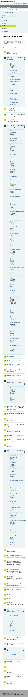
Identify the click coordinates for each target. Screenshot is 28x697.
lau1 (8, 595)
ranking (13, 290)
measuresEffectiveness (14, 480)
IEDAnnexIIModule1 (11, 555)
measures (14, 183)
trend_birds (14, 93)
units (13, 542)
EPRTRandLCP (11, 406)
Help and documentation (7, 12)
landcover (10, 589)
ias (8, 450)
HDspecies (14, 176)
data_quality (14, 70)
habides (9, 445)
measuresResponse (14, 220)
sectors (13, 630)
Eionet (8, 9)
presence (14, 84)
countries (14, 154)
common (10, 364)
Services (4, 28)
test (8, 667)
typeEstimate (14, 330)
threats (13, 310)
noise (9, 643)
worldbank (10, 682)
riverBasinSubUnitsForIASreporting (14, 520)
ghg (8, 439)
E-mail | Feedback (6, 692)
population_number (14, 79)
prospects (14, 277)
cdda (8, 360)
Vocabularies (5, 25)
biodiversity (10, 356)
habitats (13, 169)
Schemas (4, 23)
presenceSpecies (14, 258)
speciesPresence (14, 529)
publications (11, 649)
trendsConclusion (14, 322)
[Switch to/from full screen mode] (19, 3)
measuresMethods (14, 487)
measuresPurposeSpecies (14, 211)
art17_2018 (10, 125)
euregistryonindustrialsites (11, 413)
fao (8, 424)
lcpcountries (14, 615)
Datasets (4, 15)
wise (8, 676)
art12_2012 (10, 57)
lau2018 (9, 603)
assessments (14, 130)
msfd (8, 637)
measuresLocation (14, 196)
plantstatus (14, 621)
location (14, 75)
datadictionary (11, 370)
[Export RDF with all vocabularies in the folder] (24, 59)
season (13, 88)
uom (8, 671)
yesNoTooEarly (14, 338)
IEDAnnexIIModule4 (11, 569)
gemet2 (9, 435)
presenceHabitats (14, 249)
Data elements (5, 20)
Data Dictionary (13, 9)
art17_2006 (10, 114)
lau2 (8, 599)
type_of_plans (14, 102)
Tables (3, 17)
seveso (9, 661)
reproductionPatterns (14, 514)
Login (16, 3)
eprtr (8, 381)
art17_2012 (10, 120)
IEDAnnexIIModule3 (11, 561)
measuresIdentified (14, 189)
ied (8, 550)
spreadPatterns (14, 535)
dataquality (10, 375)
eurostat (9, 419)
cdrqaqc (14, 145)
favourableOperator (14, 161)
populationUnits (14, 233)
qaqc (13, 284)
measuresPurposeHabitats (14, 203)
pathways (14, 501)
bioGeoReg (14, 138)
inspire (9, 584)
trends (13, 316)
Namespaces (5, 31)
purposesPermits (14, 507)
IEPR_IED (10, 576)
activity (13, 387)
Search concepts (20, 47)
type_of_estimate (14, 98)
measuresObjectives (14, 493)
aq (8, 52)
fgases (9, 430)
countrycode (14, 63)
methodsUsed (14, 226)
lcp (8, 610)
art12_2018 (10, 109)
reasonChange (14, 297)
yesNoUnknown (14, 345)
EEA (8, 1)
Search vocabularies (9, 47)
